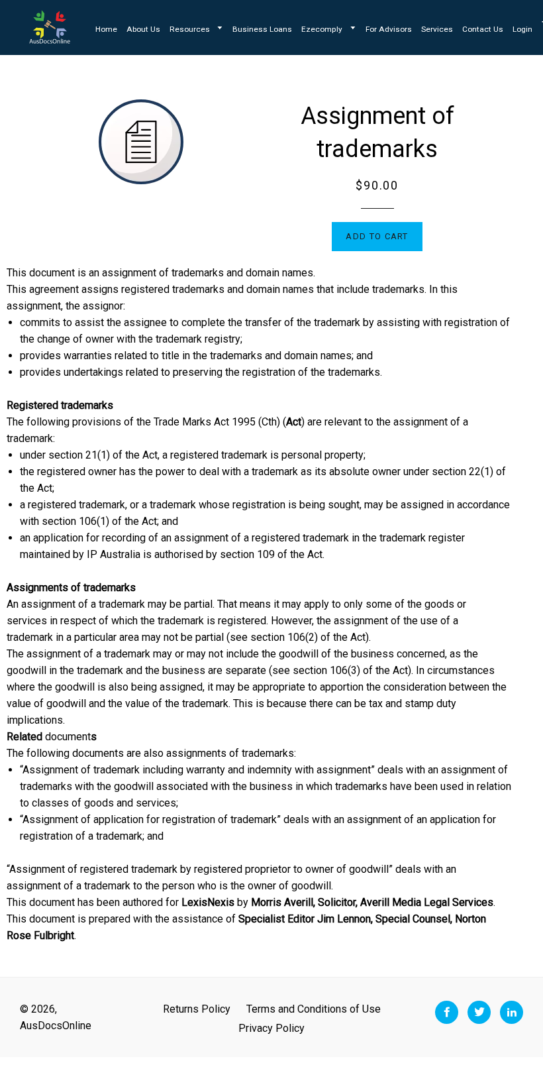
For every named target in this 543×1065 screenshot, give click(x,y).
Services (437, 29)
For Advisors (389, 29)
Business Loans (262, 29)
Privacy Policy (271, 1028)
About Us (143, 29)
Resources (191, 29)
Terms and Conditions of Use (313, 1009)
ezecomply (322, 29)
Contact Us (482, 29)
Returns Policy (196, 1009)
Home (106, 29)
